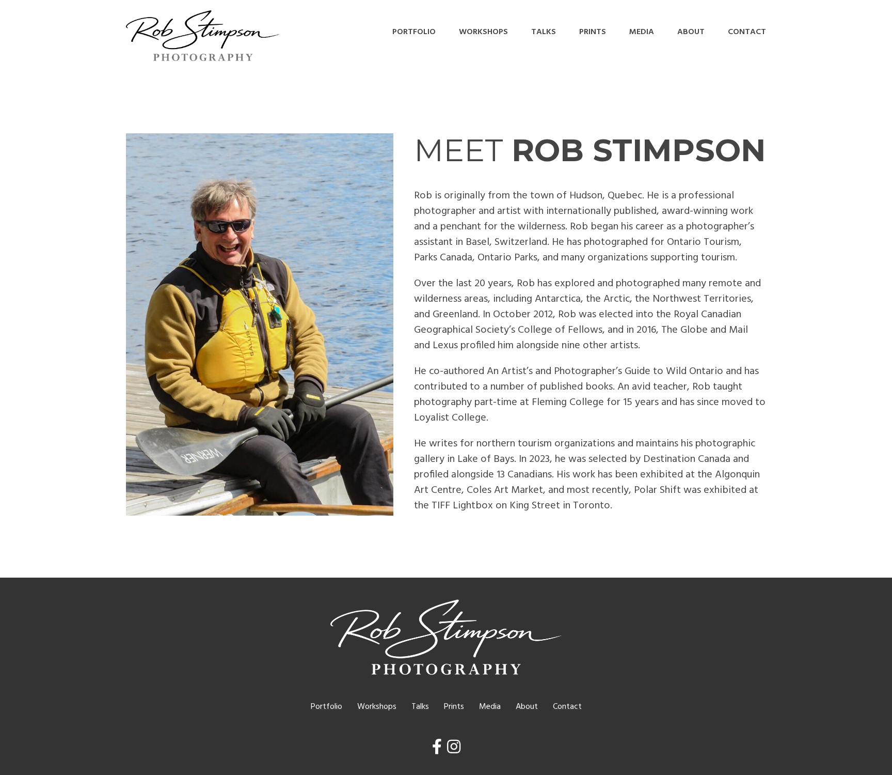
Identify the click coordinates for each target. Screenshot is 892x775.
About (691, 32)
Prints (592, 32)
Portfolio (414, 32)
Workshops (483, 32)
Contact (747, 32)
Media (641, 32)
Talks (543, 32)
